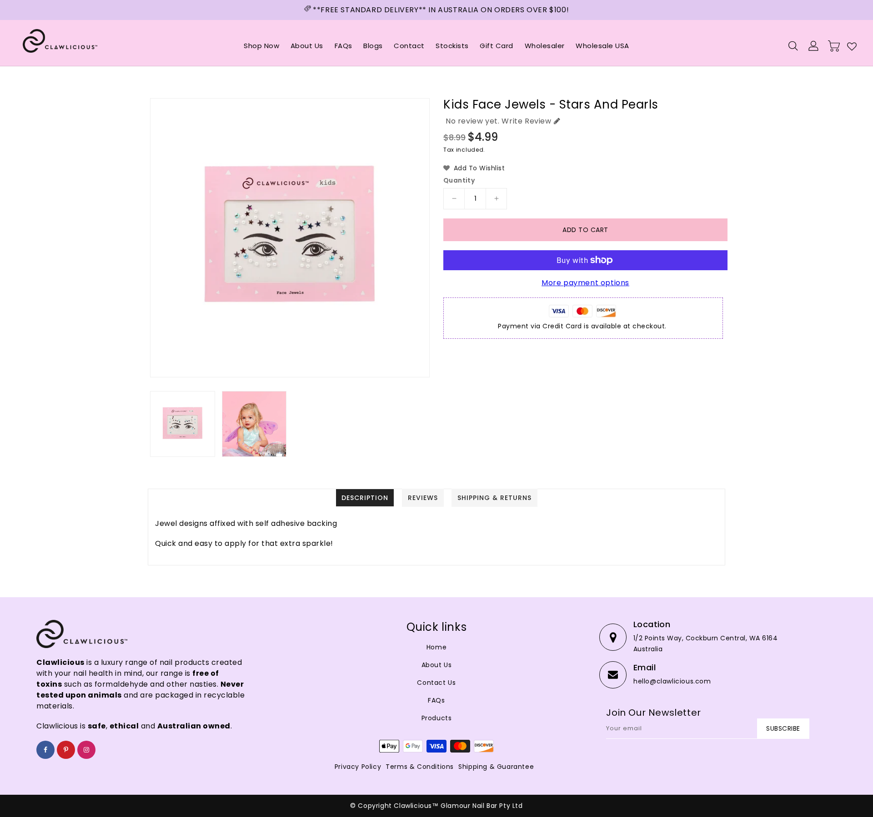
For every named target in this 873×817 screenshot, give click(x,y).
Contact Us (436, 682)
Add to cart (585, 229)
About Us (436, 664)
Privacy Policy (358, 766)
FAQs (436, 700)
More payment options (585, 282)
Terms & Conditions (420, 766)
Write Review (526, 121)
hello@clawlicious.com (672, 681)
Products (436, 718)
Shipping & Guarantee (496, 766)
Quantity (459, 180)
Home (436, 647)
